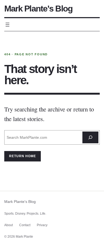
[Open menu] (7, 24)
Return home (22, 156)
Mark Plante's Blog (38, 8)
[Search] (90, 137)
